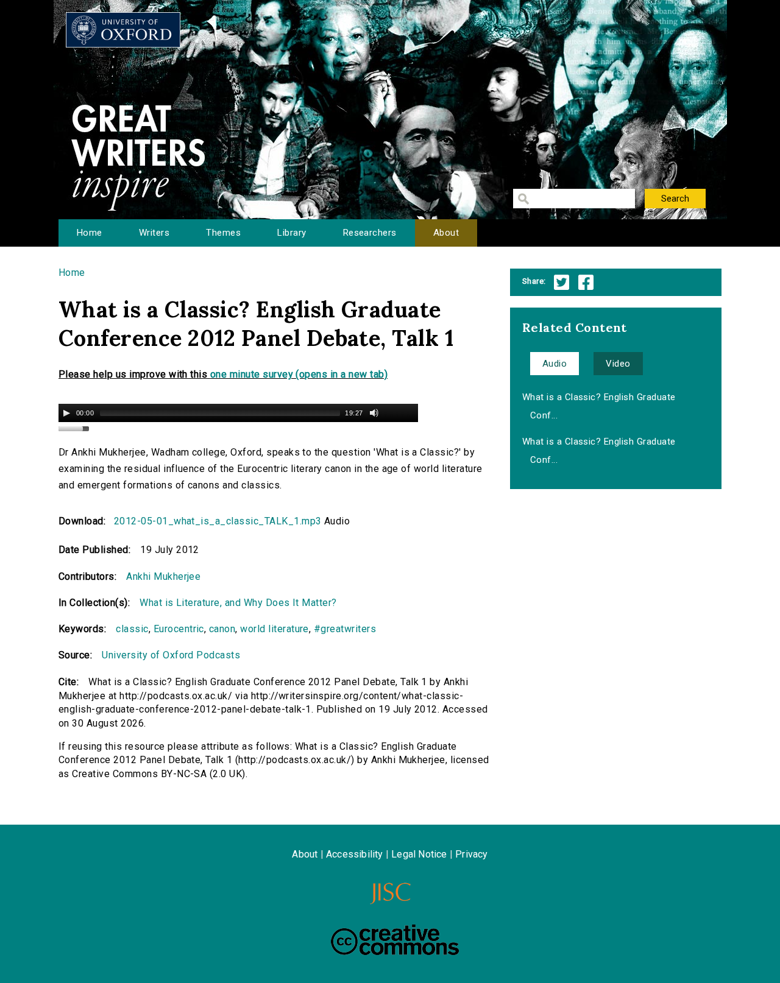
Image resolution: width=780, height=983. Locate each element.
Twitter (561, 282)
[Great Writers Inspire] (123, 29)
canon (222, 629)
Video (618, 363)
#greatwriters (345, 629)
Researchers (370, 232)
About (446, 232)
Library (291, 232)
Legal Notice (419, 854)
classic (132, 629)
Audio (554, 363)
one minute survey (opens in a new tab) (299, 374)
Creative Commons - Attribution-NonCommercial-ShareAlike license (395, 940)
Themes (223, 232)
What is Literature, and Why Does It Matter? (238, 602)
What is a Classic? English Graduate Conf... (599, 406)
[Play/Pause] (66, 413)
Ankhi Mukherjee (163, 576)
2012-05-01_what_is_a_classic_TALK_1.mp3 (218, 521)
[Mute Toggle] (374, 413)
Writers (154, 232)
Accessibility (354, 854)
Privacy (471, 854)
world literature (274, 629)
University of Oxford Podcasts (171, 655)
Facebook (586, 282)
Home (89, 232)
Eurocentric (179, 629)
